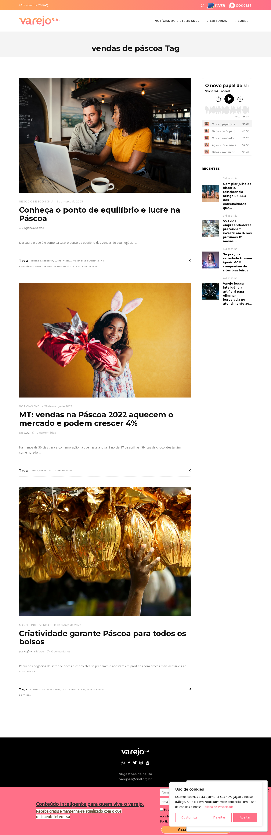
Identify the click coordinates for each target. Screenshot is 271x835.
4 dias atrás (230, 248)
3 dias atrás (230, 178)
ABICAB (34, 471)
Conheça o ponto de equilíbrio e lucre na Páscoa (99, 214)
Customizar (190, 817)
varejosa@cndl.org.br (135, 779)
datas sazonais (51, 689)
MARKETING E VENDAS (35, 625)
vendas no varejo (86, 266)
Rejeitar (219, 817)
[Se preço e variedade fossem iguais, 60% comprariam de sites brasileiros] (210, 259)
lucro (58, 261)
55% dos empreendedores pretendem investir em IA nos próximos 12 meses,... (237, 231)
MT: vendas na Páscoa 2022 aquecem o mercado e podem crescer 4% (96, 419)
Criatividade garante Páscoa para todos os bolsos (102, 638)
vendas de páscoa (64, 266)
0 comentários (46, 432)
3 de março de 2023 (70, 201)
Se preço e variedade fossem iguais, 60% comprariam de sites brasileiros (237, 262)
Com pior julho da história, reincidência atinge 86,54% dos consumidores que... (237, 196)
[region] (216, 804)
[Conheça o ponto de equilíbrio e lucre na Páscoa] (105, 135)
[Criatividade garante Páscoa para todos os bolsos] (105, 551)
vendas (48, 266)
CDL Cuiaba (45, 471)
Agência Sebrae (34, 228)
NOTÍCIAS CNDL (30, 406)
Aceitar (245, 817)
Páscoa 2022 (78, 689)
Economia (47, 261)
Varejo (38, 266)
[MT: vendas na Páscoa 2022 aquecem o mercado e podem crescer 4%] (105, 340)
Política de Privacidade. (218, 807)
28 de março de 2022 (58, 406)
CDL (26, 432)
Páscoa (67, 261)
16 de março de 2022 (67, 625)
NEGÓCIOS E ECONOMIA (36, 201)
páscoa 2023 (79, 261)
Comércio (35, 261)
